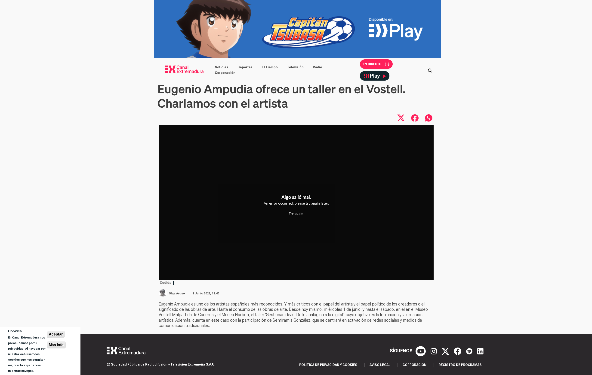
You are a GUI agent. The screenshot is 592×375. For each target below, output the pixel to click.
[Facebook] (458, 351)
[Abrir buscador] (430, 70)
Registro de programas (460, 365)
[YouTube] (421, 351)
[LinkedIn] (480, 351)
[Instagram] (434, 351)
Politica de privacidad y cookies (328, 365)
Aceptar (56, 334)
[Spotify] (470, 351)
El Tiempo (270, 67)
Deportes (245, 67)
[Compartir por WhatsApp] (429, 118)
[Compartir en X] (401, 118)
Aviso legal (380, 365)
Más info (56, 345)
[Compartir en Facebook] (415, 118)
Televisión (295, 67)
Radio (317, 67)
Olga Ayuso (177, 293)
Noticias (221, 67)
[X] (446, 351)
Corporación (225, 73)
